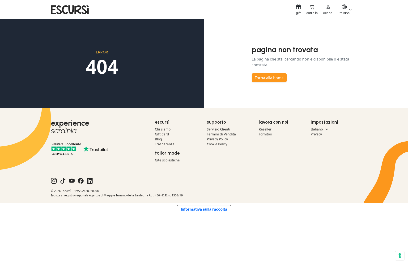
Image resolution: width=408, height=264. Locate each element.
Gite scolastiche (167, 160)
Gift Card (162, 134)
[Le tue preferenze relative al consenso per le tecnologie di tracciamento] (399, 255)
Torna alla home (269, 77)
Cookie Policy (217, 144)
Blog (158, 139)
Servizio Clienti (218, 129)
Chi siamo (162, 129)
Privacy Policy (217, 139)
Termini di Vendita (221, 134)
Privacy (316, 134)
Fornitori (265, 134)
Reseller (265, 129)
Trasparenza (164, 144)
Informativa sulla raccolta (204, 209)
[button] (328, 10)
